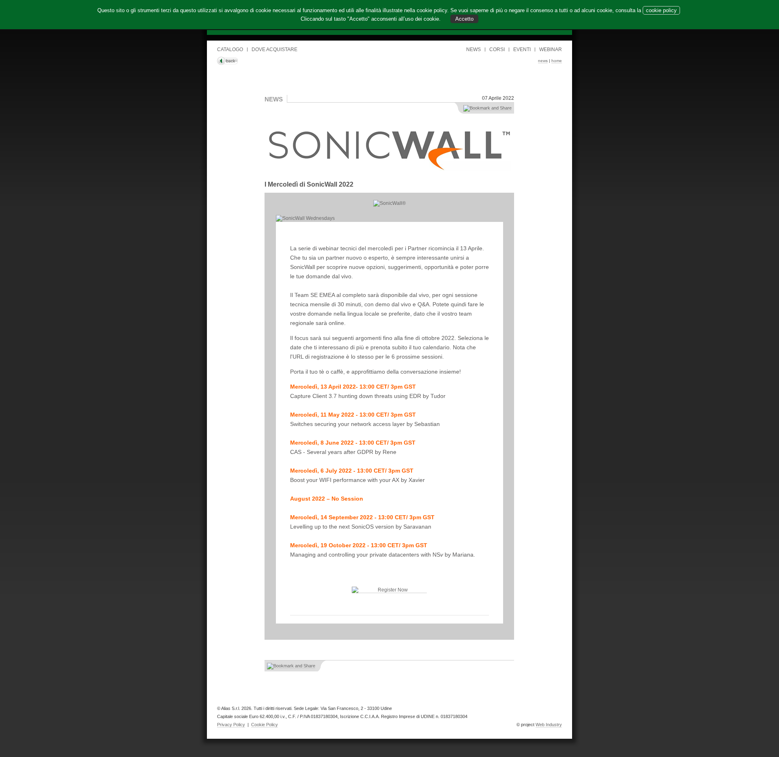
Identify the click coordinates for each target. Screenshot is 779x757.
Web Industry (549, 724)
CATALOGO (230, 49)
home (556, 60)
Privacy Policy (231, 724)
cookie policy (661, 10)
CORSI (497, 49)
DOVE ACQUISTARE (274, 49)
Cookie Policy (264, 724)
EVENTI (522, 49)
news (543, 60)
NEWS (473, 49)
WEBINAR (550, 49)
